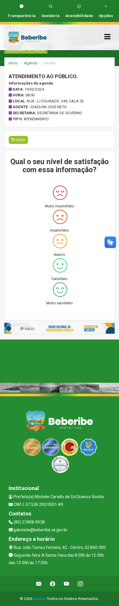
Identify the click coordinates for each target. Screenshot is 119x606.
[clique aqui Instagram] (80, 584)
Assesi (39, 598)
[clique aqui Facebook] (53, 584)
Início (13, 63)
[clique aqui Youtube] (67, 584)
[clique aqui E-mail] (39, 584)
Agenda (31, 63)
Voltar (19, 140)
